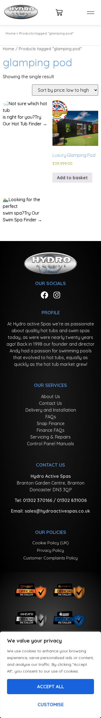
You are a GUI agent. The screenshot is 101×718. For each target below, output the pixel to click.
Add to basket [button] (72, 177)
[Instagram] (57, 295)
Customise (51, 704)
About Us (50, 396)
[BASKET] (59, 12)
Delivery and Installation (50, 410)
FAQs (50, 416)
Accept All (50, 686)
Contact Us (50, 403)
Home (11, 33)
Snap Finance (51, 423)
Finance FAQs (50, 430)
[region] (50, 675)
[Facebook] (44, 295)
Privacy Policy (50, 550)
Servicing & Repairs (50, 437)
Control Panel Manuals (50, 443)
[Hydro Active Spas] (21, 12)
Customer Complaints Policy (50, 558)
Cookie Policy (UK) (50, 542)
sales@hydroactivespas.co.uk (57, 511)
